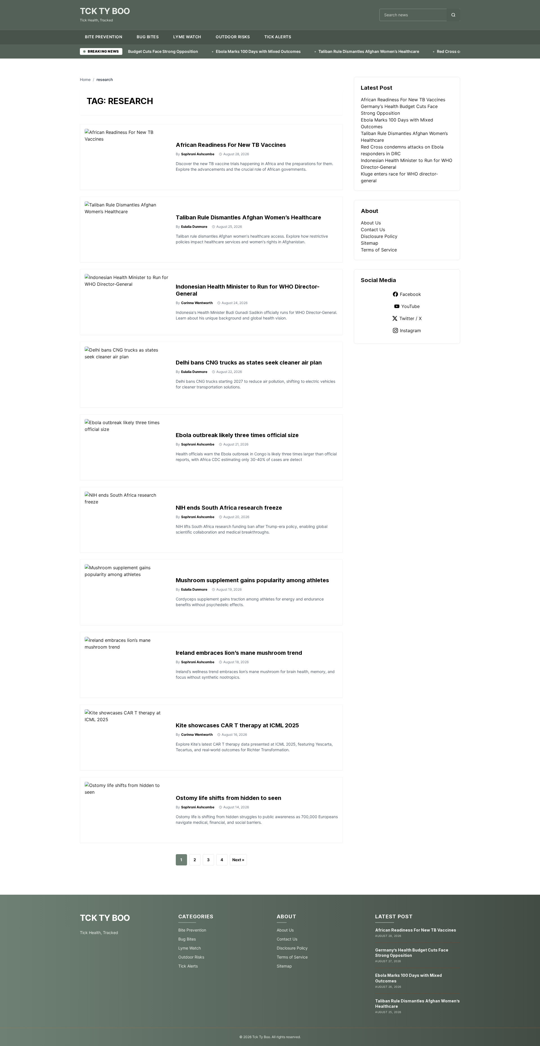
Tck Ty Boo (105, 11)
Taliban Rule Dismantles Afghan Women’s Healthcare (328, 51)
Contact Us (373, 229)
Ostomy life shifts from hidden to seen (228, 798)
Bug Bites (148, 36)
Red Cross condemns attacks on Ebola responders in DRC (451, 51)
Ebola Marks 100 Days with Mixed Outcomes (217, 51)
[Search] (453, 15)
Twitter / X (410, 318)
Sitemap (369, 243)
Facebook (410, 294)
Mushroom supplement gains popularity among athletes (252, 580)
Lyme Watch (187, 36)
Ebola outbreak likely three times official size (237, 435)
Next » (238, 859)
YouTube (410, 306)
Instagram (410, 330)
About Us (371, 223)
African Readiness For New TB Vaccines (231, 144)
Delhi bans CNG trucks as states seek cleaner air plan (249, 362)
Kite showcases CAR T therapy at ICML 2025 (237, 725)
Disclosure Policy (379, 236)
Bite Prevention (103, 36)
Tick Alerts (277, 36)
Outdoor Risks (233, 36)
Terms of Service (379, 250)
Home (85, 79)
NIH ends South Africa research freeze (229, 507)
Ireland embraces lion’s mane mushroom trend (239, 652)
